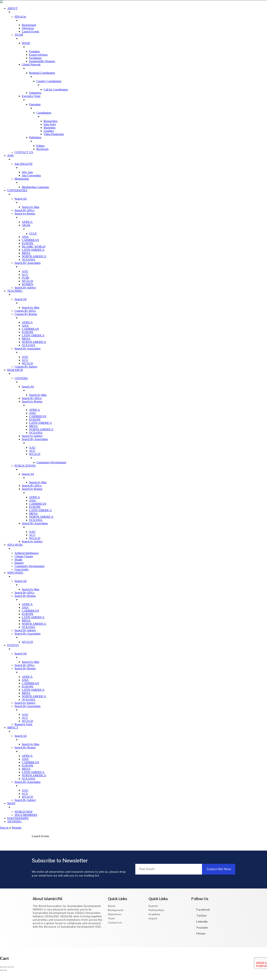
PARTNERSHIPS (18, 818)
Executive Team (31, 96)
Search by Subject (32, 435)
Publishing (35, 137)
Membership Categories (35, 187)
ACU (25, 274)
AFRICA (27, 221)
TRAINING (14, 821)
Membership (22, 178)
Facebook (203, 910)
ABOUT (12, 8)
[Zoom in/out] (12, 967)
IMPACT (12, 727)
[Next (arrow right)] (5, 970)
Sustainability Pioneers (42, 61)
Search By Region (25, 595)
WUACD (27, 281)
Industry (19, 562)
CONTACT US (24, 152)
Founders (34, 51)
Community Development (51, 462)
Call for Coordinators (56, 89)
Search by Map (30, 207)
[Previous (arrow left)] (1, 970)
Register (16, 827)
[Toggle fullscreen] (8, 967)
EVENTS (13, 645)
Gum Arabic (22, 569)
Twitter (201, 915)
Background (29, 24)
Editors (40, 145)
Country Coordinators (48, 81)
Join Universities (31, 175)
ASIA (25, 236)
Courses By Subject (26, 366)
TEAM (19, 34)
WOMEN (27, 284)
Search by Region (25, 213)
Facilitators (35, 57)
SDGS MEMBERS (26, 814)
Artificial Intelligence (27, 553)
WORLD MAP (24, 811)
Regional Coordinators (42, 72)
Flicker (201, 933)
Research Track (23, 724)
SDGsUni (20, 16)
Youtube (202, 927)
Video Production (54, 134)
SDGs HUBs (15, 544)
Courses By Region (26, 314)
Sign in (4, 827)
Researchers (50, 121)
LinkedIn (202, 921)
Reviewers (42, 149)
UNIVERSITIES (17, 190)
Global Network (31, 64)
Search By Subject (25, 287)
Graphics (49, 130)
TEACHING (15, 290)
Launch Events (30, 31)
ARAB (26, 225)
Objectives (28, 28)
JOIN (10, 155)
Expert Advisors (38, 54)
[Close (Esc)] (1, 967)
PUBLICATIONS (25, 465)
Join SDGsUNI (23, 163)
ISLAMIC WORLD (33, 246)
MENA (26, 253)
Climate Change (24, 556)
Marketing (49, 127)
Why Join (27, 172)
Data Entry (50, 124)
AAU (25, 271)
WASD (26, 43)
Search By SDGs (24, 210)
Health (18, 559)
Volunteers (35, 92)
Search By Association (28, 262)
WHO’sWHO (15, 572)
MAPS (11, 803)
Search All (21, 198)
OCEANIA (28, 259)
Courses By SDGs (25, 310)
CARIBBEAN (30, 240)
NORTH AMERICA (34, 256)
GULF (33, 233)
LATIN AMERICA (33, 249)
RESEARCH (15, 369)
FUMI (25, 277)
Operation (35, 104)
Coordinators (43, 112)
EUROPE (27, 243)
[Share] (5, 967)
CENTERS (21, 378)
